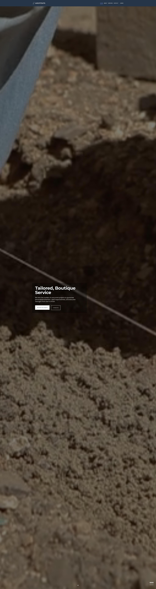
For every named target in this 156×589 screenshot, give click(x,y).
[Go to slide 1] (152, 582)
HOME (101, 3)
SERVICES (110, 3)
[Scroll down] (78, 585)
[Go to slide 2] (152, 583)
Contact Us (51, 309)
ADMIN (121, 3)
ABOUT (105, 3)
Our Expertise (40, 308)
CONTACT (116, 3)
